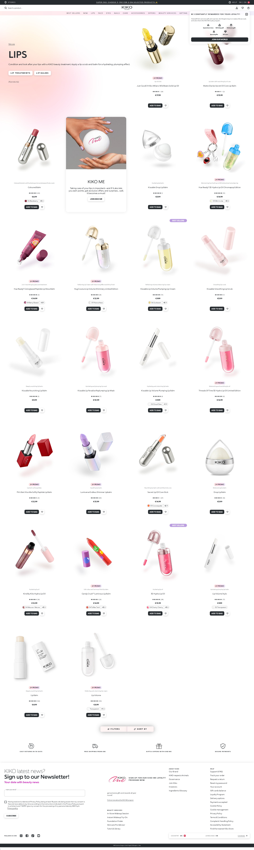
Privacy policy (12, 808)
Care (125, 13)
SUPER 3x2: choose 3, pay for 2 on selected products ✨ (127, 2)
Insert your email (11, 789)
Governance (174, 779)
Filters (115, 729)
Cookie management (219, 810)
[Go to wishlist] (242, 8)
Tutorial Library (113, 829)
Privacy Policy (216, 813)
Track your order (217, 775)
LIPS (93, 13)
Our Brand (173, 771)
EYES (108, 13)
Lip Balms (42, 73)
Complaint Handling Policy (221, 821)
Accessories (138, 13)
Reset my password (218, 783)
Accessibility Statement (220, 825)
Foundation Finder (115, 821)
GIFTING (183, 13)
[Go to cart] (248, 8)
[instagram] (21, 835)
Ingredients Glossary (178, 790)
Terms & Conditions (218, 817)
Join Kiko (173, 783)
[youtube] (38, 835)
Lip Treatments (20, 73)
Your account (216, 787)
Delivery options (217, 798)
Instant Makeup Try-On (117, 817)
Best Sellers (73, 13)
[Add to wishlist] (166, 105)
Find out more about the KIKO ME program (120, 800)
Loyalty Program (217, 794)
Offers (152, 13)
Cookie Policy (216, 806)
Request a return (217, 779)
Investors (173, 787)
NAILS (117, 13)
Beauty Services (167, 13)
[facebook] (27, 835)
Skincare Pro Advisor (116, 825)
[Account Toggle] (236, 8)
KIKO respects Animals (179, 775)
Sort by (142, 729)
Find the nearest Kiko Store (221, 829)
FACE (100, 13)
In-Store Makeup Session (118, 813)
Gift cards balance (218, 790)
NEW (85, 13)
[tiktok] (32, 835)
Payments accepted (218, 802)
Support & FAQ (216, 771)
